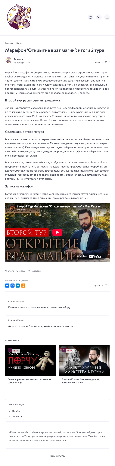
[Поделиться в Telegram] (18, 286)
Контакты (17, 415)
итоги (11, 270)
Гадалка (18, 59)
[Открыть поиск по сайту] (99, 17)
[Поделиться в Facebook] (12, 286)
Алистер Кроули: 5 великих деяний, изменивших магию (41, 326)
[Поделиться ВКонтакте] (7, 286)
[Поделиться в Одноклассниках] (23, 286)
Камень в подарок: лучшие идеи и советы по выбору (39, 307)
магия (22, 270)
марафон (36, 270)
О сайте (16, 410)
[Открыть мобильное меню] (107, 17)
